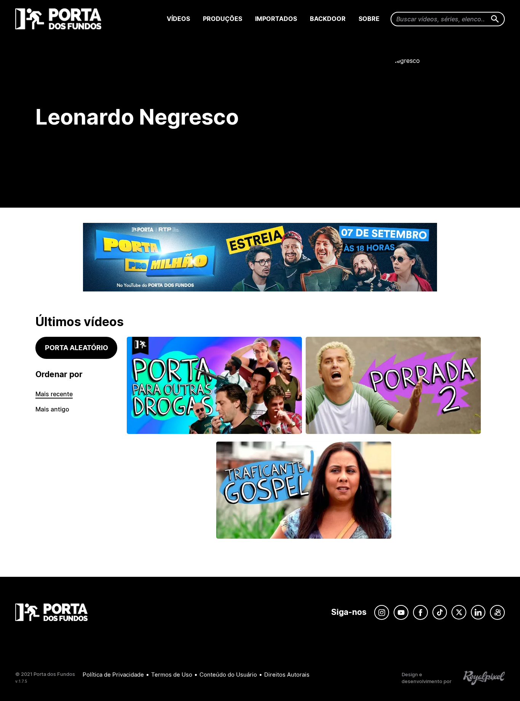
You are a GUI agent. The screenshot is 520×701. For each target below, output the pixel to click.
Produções (222, 18)
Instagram (381, 612)
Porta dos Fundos (60, 18)
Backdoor (328, 18)
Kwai (497, 612)
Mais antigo (52, 409)
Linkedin (478, 612)
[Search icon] (495, 19)
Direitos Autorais (286, 674)
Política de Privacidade (113, 674)
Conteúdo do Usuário (228, 674)
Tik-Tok (439, 612)
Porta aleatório (76, 348)
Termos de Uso (171, 674)
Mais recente (54, 394)
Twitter (458, 612)
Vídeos (178, 18)
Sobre (369, 18)
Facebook (420, 612)
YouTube (401, 612)
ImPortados (276, 18)
